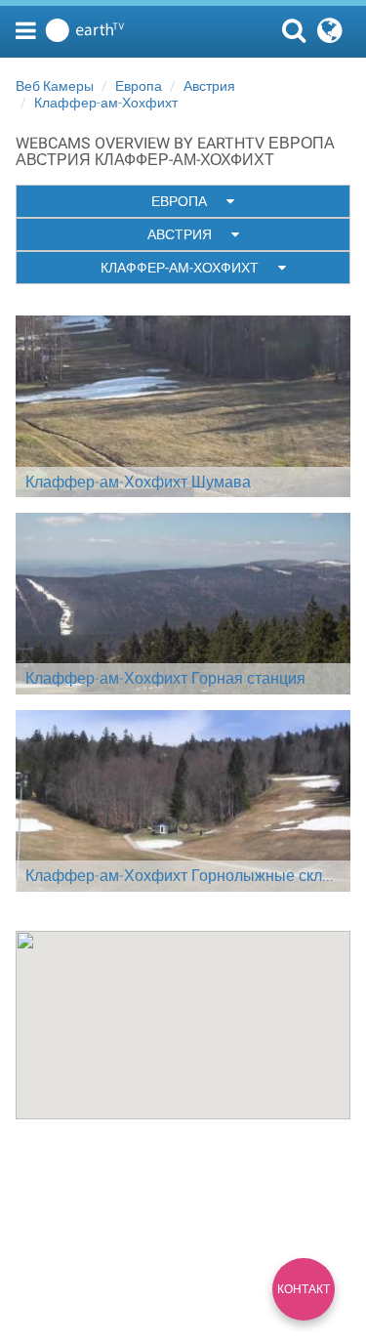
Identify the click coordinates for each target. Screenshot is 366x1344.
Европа (138, 86)
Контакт (303, 1289)
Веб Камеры (55, 86)
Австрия (209, 86)
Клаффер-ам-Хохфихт (106, 102)
